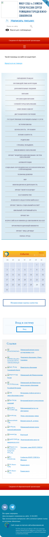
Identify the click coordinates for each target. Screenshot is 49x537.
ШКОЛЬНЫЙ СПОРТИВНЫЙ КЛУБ (25, 210)
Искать (31, 26)
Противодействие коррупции (25, 83)
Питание (25, 94)
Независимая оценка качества (24, 303)
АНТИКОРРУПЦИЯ (25, 162)
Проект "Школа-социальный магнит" (25, 205)
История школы (25, 124)
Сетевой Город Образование (25, 104)
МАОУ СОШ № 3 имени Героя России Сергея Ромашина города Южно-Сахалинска (33, 10)
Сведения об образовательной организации (24, 40)
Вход (24, 329)
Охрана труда (25, 236)
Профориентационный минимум (25, 226)
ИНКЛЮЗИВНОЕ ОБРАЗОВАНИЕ (25, 150)
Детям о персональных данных (29, 416)
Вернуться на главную (13, 63)
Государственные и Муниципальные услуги (25, 119)
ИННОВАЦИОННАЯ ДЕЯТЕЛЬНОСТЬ (25, 185)
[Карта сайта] (7, 20)
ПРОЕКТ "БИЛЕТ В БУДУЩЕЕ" (25, 190)
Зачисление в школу (25, 109)
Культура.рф (24, 434)
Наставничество (25, 195)
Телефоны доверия (25, 174)
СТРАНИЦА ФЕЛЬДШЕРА (25, 145)
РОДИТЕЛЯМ (25, 140)
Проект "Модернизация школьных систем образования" (25, 156)
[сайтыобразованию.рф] (45, 3)
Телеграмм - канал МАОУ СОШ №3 (31, 447)
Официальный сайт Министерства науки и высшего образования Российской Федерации (24, 385)
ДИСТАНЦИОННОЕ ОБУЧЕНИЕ (25, 114)
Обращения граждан (25, 78)
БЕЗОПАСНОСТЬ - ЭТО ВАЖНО (25, 129)
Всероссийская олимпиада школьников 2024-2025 (25, 221)
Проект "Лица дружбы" (25, 231)
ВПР (25, 179)
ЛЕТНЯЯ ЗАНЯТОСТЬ (25, 135)
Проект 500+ (25, 215)
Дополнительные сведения (25, 88)
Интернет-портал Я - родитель (29, 421)
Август (41, 253)
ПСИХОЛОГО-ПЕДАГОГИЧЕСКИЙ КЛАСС (25, 200)
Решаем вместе (24, 465)
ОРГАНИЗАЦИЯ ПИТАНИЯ (25, 99)
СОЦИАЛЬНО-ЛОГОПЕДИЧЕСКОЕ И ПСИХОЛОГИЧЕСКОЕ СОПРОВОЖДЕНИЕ (25, 168)
